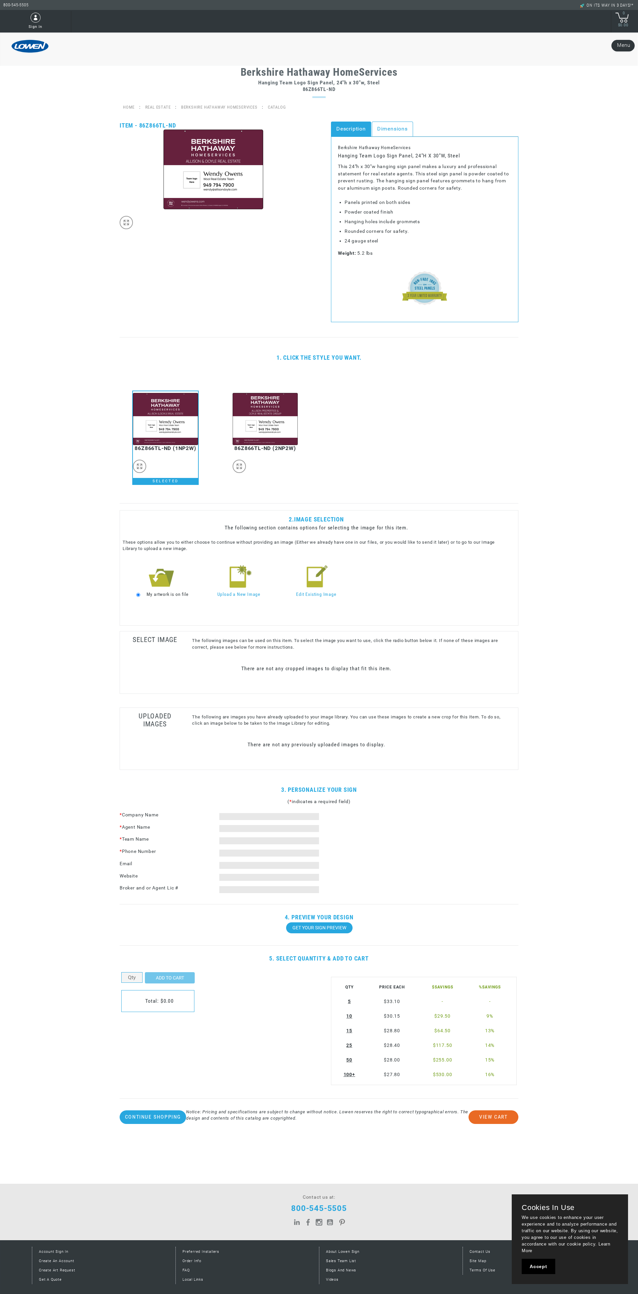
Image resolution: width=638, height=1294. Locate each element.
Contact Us (480, 1251)
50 (349, 1060)
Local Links (192, 1279)
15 (349, 1031)
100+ (349, 1074)
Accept (538, 1266)
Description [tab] (351, 129)
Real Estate (158, 107)
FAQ (185, 1270)
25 (349, 1045)
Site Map (478, 1261)
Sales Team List (341, 1261)
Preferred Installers (200, 1251)
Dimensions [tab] (392, 129)
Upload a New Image (239, 594)
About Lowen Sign (343, 1251)
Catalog (277, 107)
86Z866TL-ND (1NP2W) (165, 448)
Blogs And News (341, 1270)
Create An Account (56, 1261)
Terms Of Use (482, 1270)
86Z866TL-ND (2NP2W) (265, 448)
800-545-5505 (16, 4)
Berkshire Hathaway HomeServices (219, 107)
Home (129, 107)
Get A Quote (50, 1279)
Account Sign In (53, 1251)
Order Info (191, 1261)
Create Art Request (57, 1270)
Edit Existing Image (316, 594)
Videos (332, 1279)
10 (349, 1016)
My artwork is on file (168, 594)
